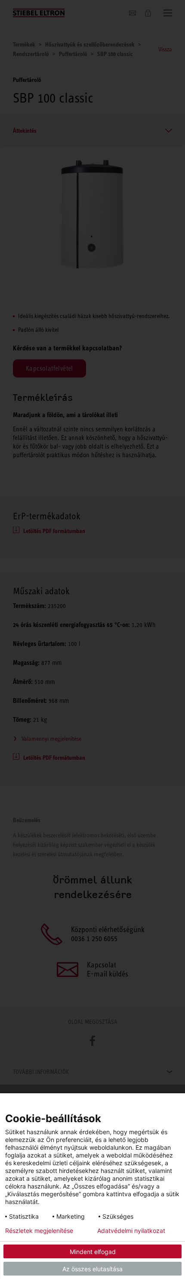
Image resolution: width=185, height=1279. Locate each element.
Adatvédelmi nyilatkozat (131, 1230)
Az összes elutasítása (92, 1269)
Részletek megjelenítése (39, 1230)
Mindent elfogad (93, 1251)
